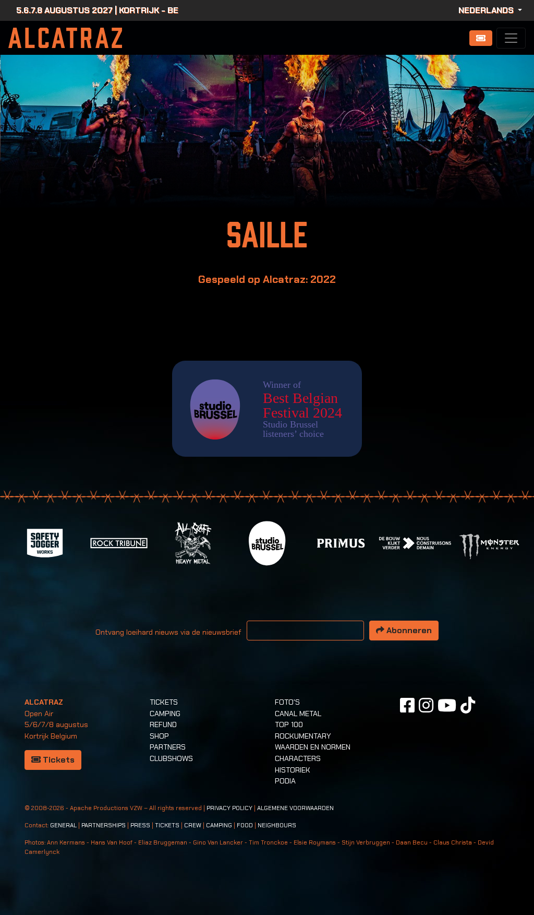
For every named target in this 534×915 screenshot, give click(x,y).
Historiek (292, 770)
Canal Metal (298, 713)
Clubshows (171, 758)
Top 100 (289, 724)
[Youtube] (447, 705)
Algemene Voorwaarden (295, 808)
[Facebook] (407, 705)
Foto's (287, 702)
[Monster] (489, 545)
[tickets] (480, 38)
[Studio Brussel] (267, 542)
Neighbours (277, 825)
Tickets (58, 759)
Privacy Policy (229, 808)
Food (245, 825)
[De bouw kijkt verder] (415, 542)
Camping (165, 713)
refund (163, 724)
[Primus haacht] (341, 542)
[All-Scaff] (193, 542)
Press (140, 825)
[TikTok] (467, 705)
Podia (285, 781)
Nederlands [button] (487, 10)
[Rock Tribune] (119, 542)
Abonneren (408, 630)
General (63, 825)
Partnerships (103, 825)
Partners (168, 747)
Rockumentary (303, 736)
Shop (159, 736)
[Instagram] (426, 705)
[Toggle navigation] (511, 38)
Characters (298, 758)
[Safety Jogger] (45, 542)
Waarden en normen (312, 747)
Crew (192, 825)
